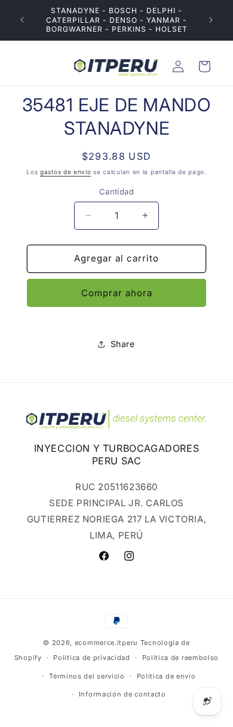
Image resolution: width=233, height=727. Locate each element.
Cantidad (116, 191)
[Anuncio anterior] (22, 20)
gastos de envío (65, 171)
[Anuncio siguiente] (211, 20)
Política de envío (166, 676)
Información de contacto (122, 694)
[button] (204, 66)
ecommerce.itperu (106, 642)
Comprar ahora (116, 293)
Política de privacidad (91, 657)
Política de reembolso (180, 657)
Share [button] (123, 344)
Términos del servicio (87, 676)
